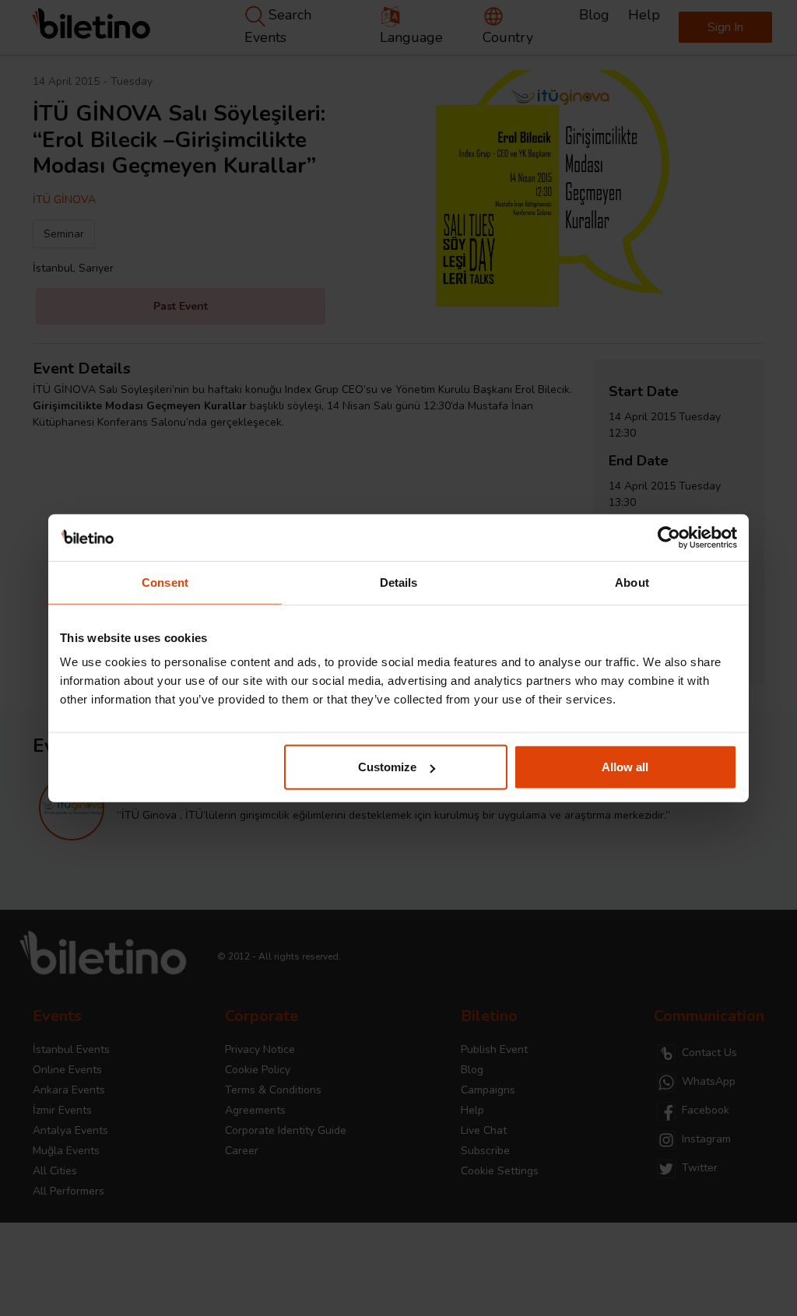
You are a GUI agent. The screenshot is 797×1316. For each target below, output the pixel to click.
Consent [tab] (165, 581)
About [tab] (632, 581)
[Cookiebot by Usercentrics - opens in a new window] (669, 537)
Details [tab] (399, 581)
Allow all (625, 767)
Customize (387, 767)
